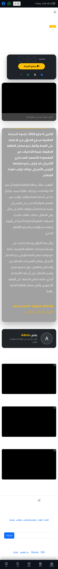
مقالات (19, 520)
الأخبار (46, 520)
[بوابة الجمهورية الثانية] (42, 15)
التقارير (40, 520)
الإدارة (15, 552)
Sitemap (34, 552)
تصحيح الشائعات (29, 520)
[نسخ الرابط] (21, 75)
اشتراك (9, 535)
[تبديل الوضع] (17, 3)
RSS (43, 552)
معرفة (12, 520)
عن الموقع (24, 552)
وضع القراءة (30, 66)
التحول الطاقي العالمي (39, 311)
